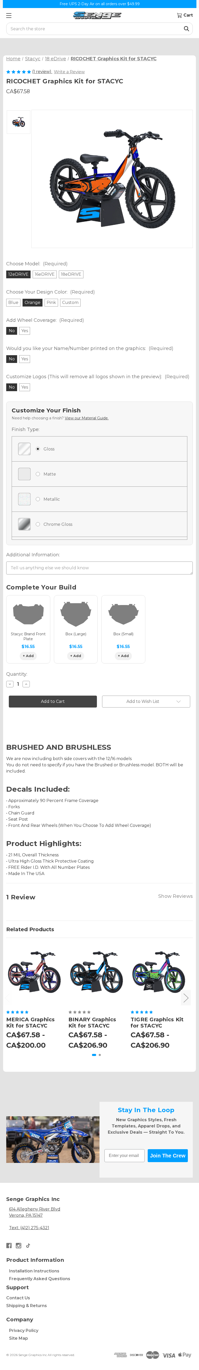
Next (186, 998)
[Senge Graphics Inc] (97, 15)
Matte (50, 474)
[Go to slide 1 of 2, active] (94, 1055)
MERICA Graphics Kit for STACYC (30, 1022)
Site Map (18, 1338)
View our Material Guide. (87, 418)
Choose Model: (37, 264)
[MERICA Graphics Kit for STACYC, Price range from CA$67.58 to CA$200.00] (34, 972)
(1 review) (42, 71)
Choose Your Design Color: (50, 292)
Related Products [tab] (30, 929)
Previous (7, 998)
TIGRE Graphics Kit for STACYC (157, 1022)
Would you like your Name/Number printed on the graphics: (89, 348)
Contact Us (18, 1297)
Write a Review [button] (69, 71)
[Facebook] (9, 1245)
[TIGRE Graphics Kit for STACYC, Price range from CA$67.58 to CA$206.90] (158, 972)
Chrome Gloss (58, 524)
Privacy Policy (23, 1330)
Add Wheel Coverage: (45, 320)
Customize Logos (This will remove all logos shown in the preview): (97, 377)
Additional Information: (33, 555)
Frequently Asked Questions (39, 1278)
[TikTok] (28, 1245)
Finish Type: (25, 429)
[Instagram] (18, 1245)
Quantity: (16, 674)
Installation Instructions (34, 1271)
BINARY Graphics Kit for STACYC (92, 1022)
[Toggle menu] (9, 15)
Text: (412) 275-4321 (29, 1227)
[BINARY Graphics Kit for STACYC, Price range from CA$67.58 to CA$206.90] (96, 972)
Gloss (49, 449)
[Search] (186, 29)
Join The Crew (168, 1155)
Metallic (52, 499)
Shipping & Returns (26, 1305)
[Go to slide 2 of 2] (100, 1055)
